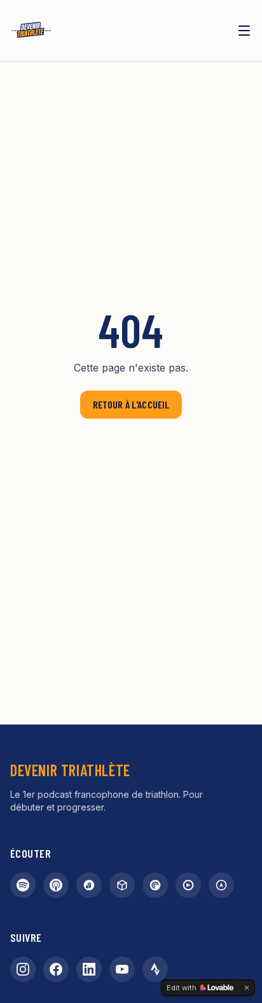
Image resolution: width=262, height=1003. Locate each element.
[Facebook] (56, 969)
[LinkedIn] (89, 969)
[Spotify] (23, 885)
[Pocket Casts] (155, 885)
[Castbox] (122, 885)
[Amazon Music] (89, 885)
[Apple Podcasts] (56, 885)
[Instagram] (23, 969)
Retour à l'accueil (131, 404)
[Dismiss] (246, 987)
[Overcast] (221, 885)
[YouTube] (122, 969)
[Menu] (244, 30)
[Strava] (155, 969)
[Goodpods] (188, 885)
